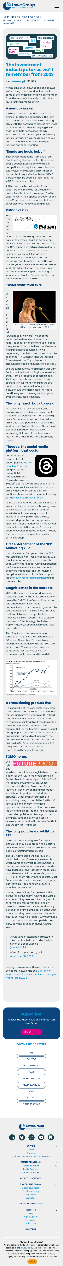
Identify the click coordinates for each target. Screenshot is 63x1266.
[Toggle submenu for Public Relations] (56, 1162)
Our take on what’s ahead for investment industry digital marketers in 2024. (31, 974)
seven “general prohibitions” (30, 578)
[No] (59, 1252)
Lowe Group (16, 81)
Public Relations (31, 1104)
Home (6, 17)
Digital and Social (31, 1065)
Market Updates (31, 1078)
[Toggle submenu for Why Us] (56, 1146)
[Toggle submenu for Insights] (56, 1210)
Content (34, 17)
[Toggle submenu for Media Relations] (56, 1166)
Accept (32, 1261)
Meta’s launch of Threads (19, 464)
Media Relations (31, 1084)
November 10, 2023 (21, 956)
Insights (15, 17)
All (31, 1052)
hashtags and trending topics (26, 497)
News (31, 1091)
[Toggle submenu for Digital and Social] (56, 1184)
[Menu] (56, 6)
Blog (24, 17)
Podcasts (31, 1097)
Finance (32, 1072)
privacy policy (27, 1248)
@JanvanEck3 (18, 947)
